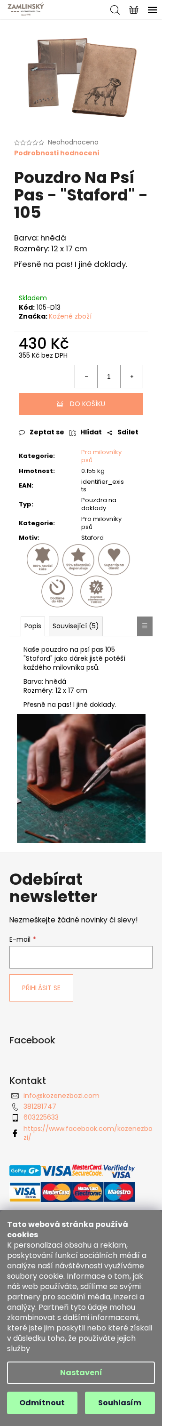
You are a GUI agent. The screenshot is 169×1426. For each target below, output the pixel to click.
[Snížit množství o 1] (86, 376)
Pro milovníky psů (101, 456)
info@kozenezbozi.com (61, 1095)
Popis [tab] (32, 626)
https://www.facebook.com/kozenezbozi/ (88, 1133)
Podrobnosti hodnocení (57, 153)
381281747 (39, 1106)
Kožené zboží (70, 316)
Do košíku (87, 404)
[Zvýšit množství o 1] (131, 376)
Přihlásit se (41, 988)
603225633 (41, 1117)
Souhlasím (119, 1402)
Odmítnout (42, 1402)
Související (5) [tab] (76, 626)
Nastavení (81, 1372)
